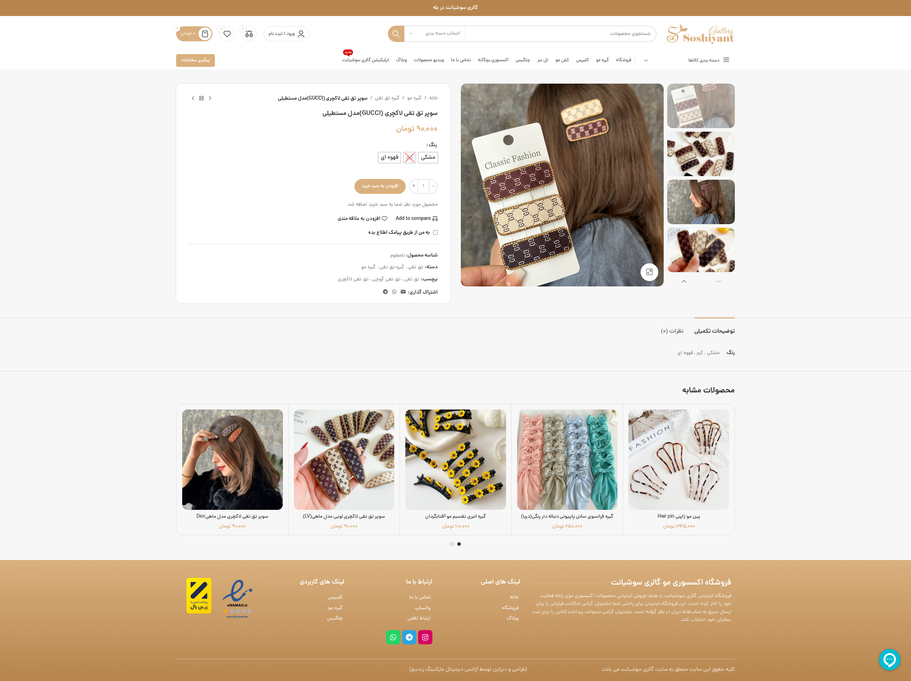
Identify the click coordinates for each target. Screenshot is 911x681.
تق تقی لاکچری (353, 279)
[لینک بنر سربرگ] (455, 8)
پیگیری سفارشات (195, 60)
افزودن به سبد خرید (380, 186)
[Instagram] (425, 637)
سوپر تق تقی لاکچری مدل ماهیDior (232, 517)
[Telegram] (409, 637)
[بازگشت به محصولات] (201, 98)
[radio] (428, 157)
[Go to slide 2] (452, 544)
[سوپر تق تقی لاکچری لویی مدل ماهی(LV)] (344, 460)
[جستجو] (396, 34)
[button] (718, 281)
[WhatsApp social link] (394, 292)
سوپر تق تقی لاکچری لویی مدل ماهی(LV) (344, 517)
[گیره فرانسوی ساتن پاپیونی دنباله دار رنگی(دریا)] (567, 460)
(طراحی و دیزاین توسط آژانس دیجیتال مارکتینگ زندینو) (468, 670)
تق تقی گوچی (386, 279)
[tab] (714, 328)
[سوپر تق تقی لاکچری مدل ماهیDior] (232, 460)
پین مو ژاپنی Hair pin (679, 517)
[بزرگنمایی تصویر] (649, 272)
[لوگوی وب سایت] (699, 34)
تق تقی (415, 267)
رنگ (433, 145)
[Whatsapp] (393, 637)
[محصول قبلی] (210, 98)
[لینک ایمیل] (403, 292)
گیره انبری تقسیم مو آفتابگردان (455, 517)
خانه (433, 98)
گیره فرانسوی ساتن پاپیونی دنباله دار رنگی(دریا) (567, 517)
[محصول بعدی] (193, 98)
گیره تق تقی (387, 98)
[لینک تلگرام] (385, 292)
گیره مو (414, 98)
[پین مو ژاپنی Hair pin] (678, 460)
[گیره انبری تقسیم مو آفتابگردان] (455, 460)
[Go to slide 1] (459, 544)
